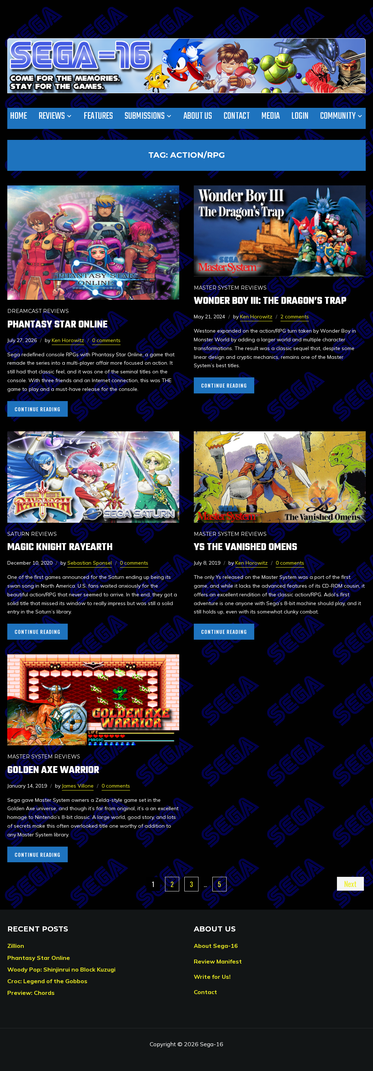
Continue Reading (37, 409)
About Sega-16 (216, 945)
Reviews (52, 116)
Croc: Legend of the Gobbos (47, 981)
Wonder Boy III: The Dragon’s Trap (270, 301)
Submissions (145, 116)
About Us (198, 116)
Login (300, 116)
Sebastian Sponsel (89, 563)
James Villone (78, 785)
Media (271, 116)
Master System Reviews (230, 288)
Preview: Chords (31, 992)
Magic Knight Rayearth (60, 547)
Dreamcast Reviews (38, 311)
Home (18, 116)
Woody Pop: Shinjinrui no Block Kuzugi (61, 969)
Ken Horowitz (68, 340)
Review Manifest (218, 961)
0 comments (106, 340)
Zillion (15, 945)
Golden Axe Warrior (53, 770)
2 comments (294, 316)
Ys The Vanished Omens (245, 547)
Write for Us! (212, 976)
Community (338, 116)
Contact (237, 116)
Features (98, 116)
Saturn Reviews (32, 534)
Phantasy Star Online (57, 325)
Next (350, 883)
